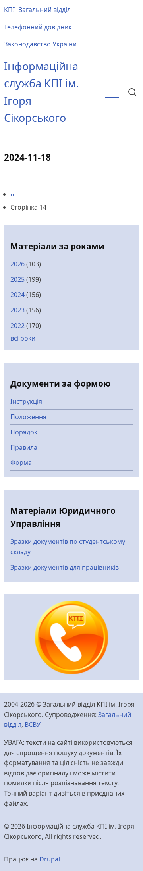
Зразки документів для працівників (64, 567)
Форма (21, 462)
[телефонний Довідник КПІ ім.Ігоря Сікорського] (71, 636)
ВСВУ (33, 724)
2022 (17, 325)
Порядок (23, 432)
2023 (17, 310)
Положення (28, 416)
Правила (23, 447)
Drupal (49, 859)
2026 (17, 264)
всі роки (22, 338)
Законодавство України (40, 44)
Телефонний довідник (38, 27)
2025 (17, 279)
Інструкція (26, 401)
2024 (17, 294)
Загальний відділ (45, 9)
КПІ (9, 9)
